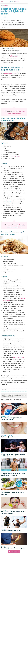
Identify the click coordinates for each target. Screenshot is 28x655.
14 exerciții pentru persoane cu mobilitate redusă (11, 418)
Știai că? (3, 546)
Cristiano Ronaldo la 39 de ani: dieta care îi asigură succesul (13, 474)
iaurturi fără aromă (18, 357)
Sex (2, 452)
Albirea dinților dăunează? (9, 437)
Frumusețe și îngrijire (6, 435)
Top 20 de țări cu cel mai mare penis (13, 548)
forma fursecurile (7, 201)
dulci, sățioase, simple (10, 73)
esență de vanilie (15, 156)
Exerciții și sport (5, 416)
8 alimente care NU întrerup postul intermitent (12, 493)
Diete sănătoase (5, 490)
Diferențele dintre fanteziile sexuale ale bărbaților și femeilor (13, 455)
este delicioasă (14, 55)
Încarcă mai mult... (14, 551)
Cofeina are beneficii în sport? (11, 530)
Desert (6, 5)
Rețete (2, 5)
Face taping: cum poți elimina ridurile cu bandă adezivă (13, 512)
